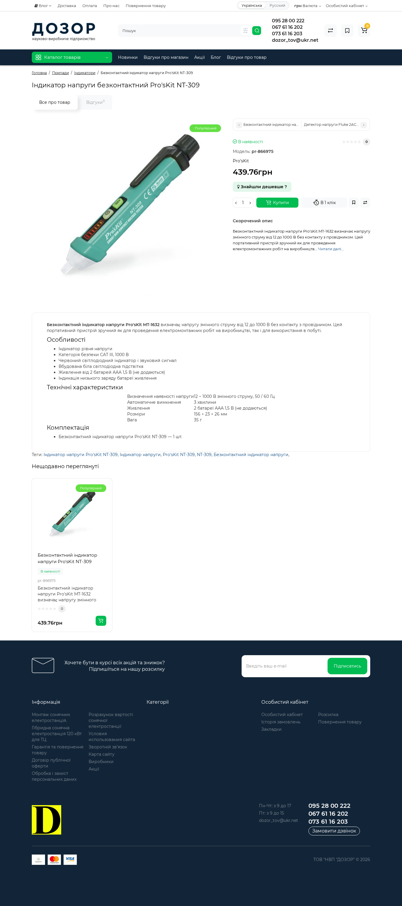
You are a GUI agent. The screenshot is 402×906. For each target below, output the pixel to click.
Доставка (67, 5)
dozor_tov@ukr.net (295, 40)
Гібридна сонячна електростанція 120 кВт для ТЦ (57, 733)
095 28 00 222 (288, 21)
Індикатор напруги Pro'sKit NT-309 (81, 454)
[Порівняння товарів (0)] (330, 30)
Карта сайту (101, 754)
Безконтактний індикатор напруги (251, 454)
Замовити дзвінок (334, 831)
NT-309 (204, 454)
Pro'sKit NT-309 (179, 454)
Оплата (89, 5)
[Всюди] (245, 30)
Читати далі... (331, 248)
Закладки (271, 729)
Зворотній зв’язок (108, 747)
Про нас (111, 5)
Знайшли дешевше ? (263, 186)
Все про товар (54, 102)
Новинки (128, 57)
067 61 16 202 (287, 27)
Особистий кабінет (282, 714)
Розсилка (328, 714)
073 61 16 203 (287, 33)
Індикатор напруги (140, 454)
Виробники (101, 761)
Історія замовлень (280, 722)
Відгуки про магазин (166, 57)
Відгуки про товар (247, 57)
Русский (277, 5)
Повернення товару (146, 5)
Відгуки (95, 102)
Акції (199, 57)
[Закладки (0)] (347, 30)
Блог (216, 57)
